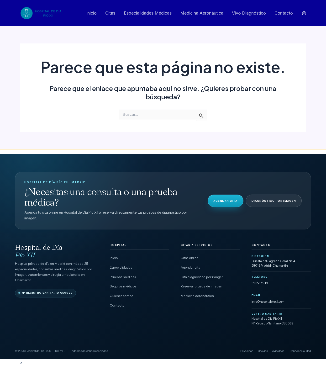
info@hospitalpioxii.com (268, 301)
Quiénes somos (121, 296)
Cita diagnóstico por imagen (202, 277)
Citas (110, 13)
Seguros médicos (123, 286)
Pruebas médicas (123, 277)
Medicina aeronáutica (197, 296)
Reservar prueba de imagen (201, 286)
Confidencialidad (300, 351)
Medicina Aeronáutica (201, 13)
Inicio (91, 13)
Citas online (189, 258)
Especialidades (121, 267)
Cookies (263, 351)
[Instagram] (304, 13)
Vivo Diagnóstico (249, 13)
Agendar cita (225, 200)
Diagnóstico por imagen (274, 200)
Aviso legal (278, 351)
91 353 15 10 (260, 283)
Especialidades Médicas (148, 13)
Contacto (283, 13)
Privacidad (246, 351)
